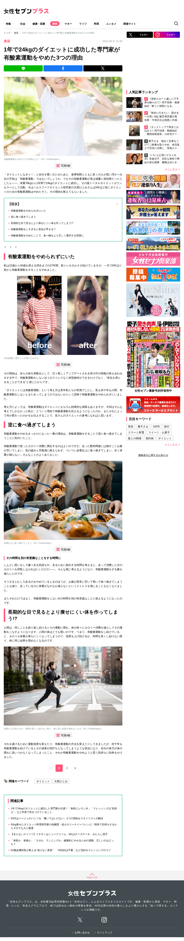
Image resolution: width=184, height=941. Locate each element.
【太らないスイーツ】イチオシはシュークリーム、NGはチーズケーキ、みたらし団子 (59, 834)
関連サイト (129, 23)
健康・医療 (39, 23)
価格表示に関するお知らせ (153, 455)
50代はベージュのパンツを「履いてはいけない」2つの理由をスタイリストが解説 (57, 818)
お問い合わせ (82, 932)
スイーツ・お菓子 (159, 432)
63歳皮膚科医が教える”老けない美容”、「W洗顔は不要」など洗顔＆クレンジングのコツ (61, 850)
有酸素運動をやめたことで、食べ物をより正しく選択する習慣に (47, 235)
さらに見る (171, 169)
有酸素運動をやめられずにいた (28, 210)
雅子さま (143, 426)
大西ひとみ (61, 781)
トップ (7, 33)
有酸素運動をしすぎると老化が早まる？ (33, 229)
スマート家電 (136, 432)
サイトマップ (104, 932)
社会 (22, 23)
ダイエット (43, 781)
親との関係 (134, 438)
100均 (156, 426)
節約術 (150, 438)
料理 (96, 23)
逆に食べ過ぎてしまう (23, 216)
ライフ (83, 23)
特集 (8, 23)
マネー (68, 23)
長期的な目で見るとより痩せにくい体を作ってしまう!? (42, 223)
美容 (54, 23)
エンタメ (111, 23)
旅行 (166, 426)
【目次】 (14, 204)
